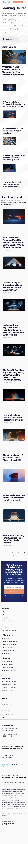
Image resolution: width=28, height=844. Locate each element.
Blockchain (19, 25)
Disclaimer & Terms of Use (18, 777)
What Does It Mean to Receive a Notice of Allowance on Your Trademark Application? (13, 71)
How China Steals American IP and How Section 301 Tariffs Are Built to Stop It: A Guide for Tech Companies (13, 242)
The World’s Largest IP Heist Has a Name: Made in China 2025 (13, 457)
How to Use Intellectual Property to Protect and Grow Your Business (12, 184)
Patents (4, 19)
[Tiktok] (17, 741)
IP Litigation (5, 32)
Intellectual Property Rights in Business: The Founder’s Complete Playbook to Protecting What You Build (13, 330)
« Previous (6, 553)
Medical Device (6, 29)
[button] (25, 2)
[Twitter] (10, 741)
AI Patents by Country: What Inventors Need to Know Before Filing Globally (14, 157)
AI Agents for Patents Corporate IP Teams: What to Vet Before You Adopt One (14, 104)
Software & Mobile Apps (8, 25)
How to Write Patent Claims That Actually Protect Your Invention (13, 417)
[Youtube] (13, 741)
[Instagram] (6, 741)
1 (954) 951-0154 (7, 736)
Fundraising (13, 32)
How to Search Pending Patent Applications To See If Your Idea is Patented (13, 539)
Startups (14, 29)
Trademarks (12, 19)
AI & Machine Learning (8, 22)
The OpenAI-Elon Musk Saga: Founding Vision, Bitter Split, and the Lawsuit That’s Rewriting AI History (13, 375)
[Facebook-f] (3, 741)
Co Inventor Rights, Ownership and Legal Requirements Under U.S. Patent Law (12, 286)
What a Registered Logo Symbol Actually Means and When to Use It (14, 497)
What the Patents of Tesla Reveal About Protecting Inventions (13, 131)
